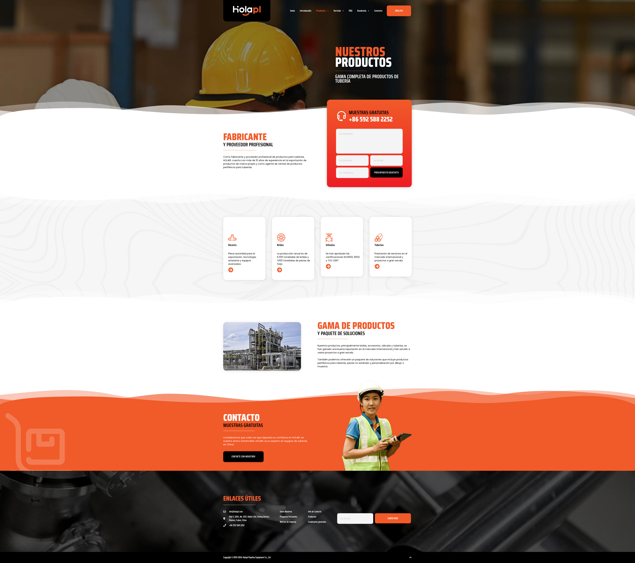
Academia (361, 11)
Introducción (305, 11)
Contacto (378, 11)
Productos (321, 11)
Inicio (292, 11)
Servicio (337, 11)
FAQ (350, 11)
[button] (322, 11)
